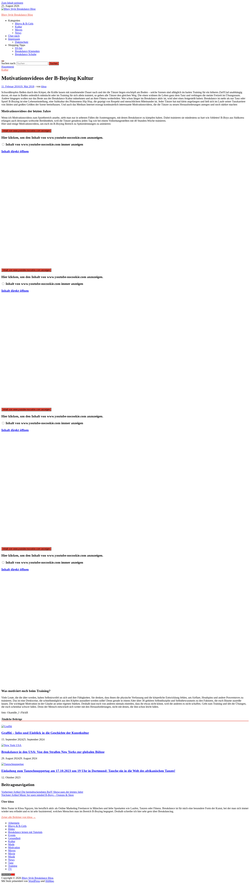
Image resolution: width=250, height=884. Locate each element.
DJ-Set (18, 48)
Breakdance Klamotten (27, 51)
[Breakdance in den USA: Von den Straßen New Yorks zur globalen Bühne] (11, 745)
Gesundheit (14, 838)
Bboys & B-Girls (24, 23)
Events (11, 835)
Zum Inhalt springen (12, 2)
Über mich (14, 35)
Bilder (11, 829)
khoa (43, 86)
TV (10, 868)
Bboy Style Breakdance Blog (17, 14)
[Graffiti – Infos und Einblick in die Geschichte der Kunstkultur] (6, 726)
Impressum (14, 38)
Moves (18, 29)
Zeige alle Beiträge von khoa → (18, 817)
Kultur (18, 26)
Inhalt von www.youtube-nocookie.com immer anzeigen (44, 144)
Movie (11, 853)
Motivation (14, 847)
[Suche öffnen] (2, 61)
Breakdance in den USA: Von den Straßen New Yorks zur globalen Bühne (52, 752)
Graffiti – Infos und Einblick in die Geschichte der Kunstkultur (45, 733)
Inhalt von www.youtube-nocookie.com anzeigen (26, 130)
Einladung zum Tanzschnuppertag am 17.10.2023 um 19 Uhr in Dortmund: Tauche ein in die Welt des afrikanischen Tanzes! (88, 771)
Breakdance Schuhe (25, 54)
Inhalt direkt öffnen (15, 151)
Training (12, 865)
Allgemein (13, 822)
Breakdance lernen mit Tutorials (25, 832)
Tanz (10, 862)
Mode (11, 844)
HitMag (49, 881)
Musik (11, 856)
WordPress (34, 881)
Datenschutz (21, 42)
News (18, 32)
